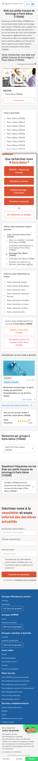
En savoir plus (19, 100)
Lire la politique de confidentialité (11, 752)
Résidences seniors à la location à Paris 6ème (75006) (19, 342)
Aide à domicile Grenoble (18, 300)
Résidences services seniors (12, 718)
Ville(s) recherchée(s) (11, 539)
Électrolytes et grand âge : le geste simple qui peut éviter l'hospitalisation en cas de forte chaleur (18, 391)
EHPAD (4, 711)
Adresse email (8, 549)
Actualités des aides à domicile (15, 405)
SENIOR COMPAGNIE (10, 641)
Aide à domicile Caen (16, 290)
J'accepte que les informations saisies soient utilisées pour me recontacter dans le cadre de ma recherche (19, 563)
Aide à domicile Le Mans (17, 308)
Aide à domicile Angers (17, 282)
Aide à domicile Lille (16, 312)
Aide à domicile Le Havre (18, 304)
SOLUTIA (7, 90)
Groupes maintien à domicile (16, 633)
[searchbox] (19, 532)
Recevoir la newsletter (19, 574)
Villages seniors (8, 722)
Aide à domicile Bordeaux (18, 286)
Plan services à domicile (11, 695)
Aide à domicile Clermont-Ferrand (18, 295)
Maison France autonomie (12, 707)
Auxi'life (5, 637)
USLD (4, 715)
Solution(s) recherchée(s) (12, 528)
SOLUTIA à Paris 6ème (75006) (15, 448)
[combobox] (19, 532)
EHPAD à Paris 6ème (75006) (19, 331)
